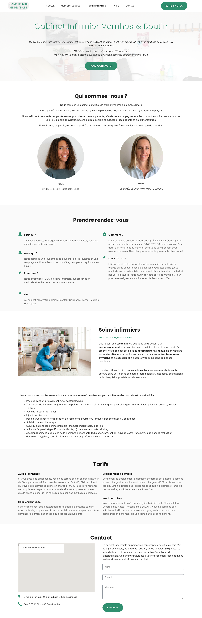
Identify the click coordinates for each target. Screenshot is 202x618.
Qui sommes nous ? (71, 5)
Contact (131, 5)
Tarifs (116, 5)
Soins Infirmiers (97, 5)
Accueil (50, 5)
